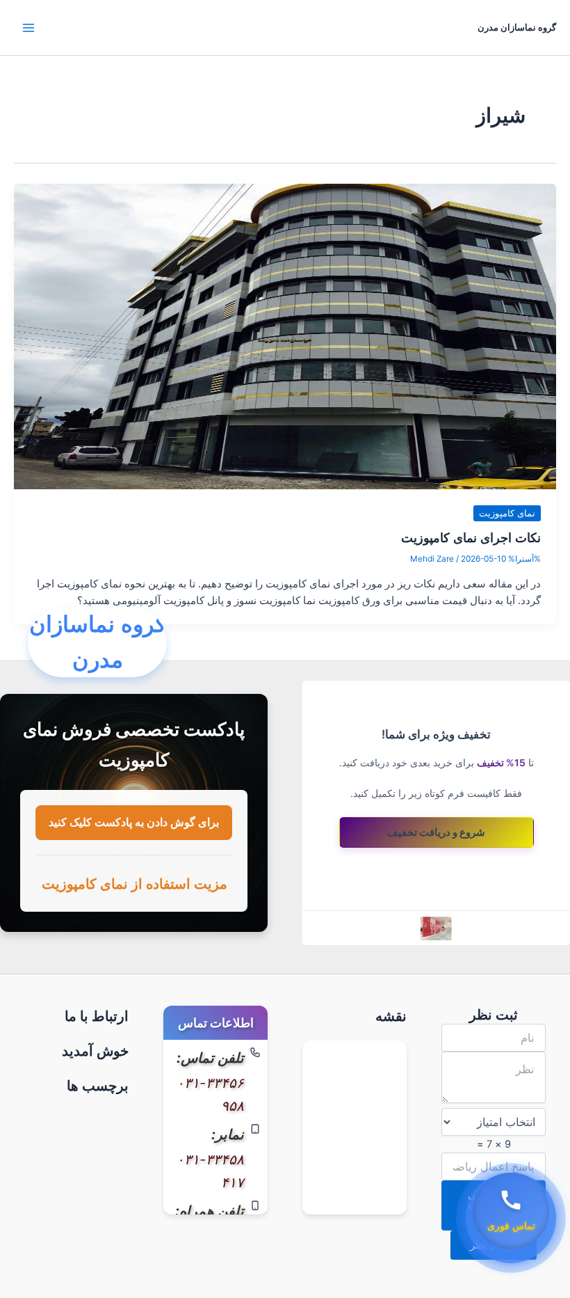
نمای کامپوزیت (507, 513)
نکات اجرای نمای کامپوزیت (471, 537)
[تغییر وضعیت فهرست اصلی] (28, 27)
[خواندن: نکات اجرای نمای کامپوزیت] (285, 336)
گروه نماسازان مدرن (517, 27)
